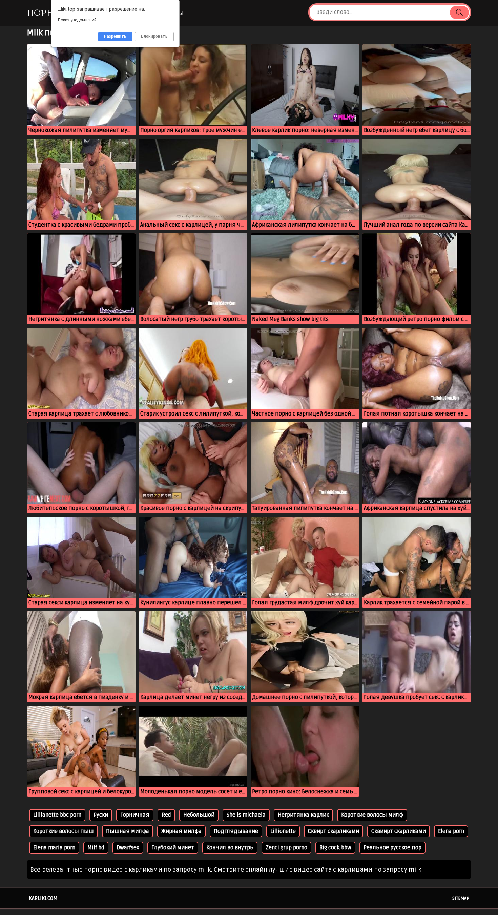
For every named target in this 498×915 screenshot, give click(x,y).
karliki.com (43, 898)
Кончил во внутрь (229, 847)
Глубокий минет (172, 847)
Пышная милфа (127, 831)
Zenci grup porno (286, 847)
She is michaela (246, 815)
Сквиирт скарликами (398, 831)
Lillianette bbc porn (57, 815)
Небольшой (198, 815)
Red (166, 815)
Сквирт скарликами (333, 831)
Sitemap (460, 898)
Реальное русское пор (392, 847)
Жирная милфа (181, 831)
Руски (101, 815)
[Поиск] (459, 12)
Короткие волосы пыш (63, 831)
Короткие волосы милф (372, 815)
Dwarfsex (128, 847)
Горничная (134, 815)
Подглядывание (236, 831)
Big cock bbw (335, 847)
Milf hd (95, 847)
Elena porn (451, 831)
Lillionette (283, 831)
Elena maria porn (54, 847)
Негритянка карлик (303, 815)
